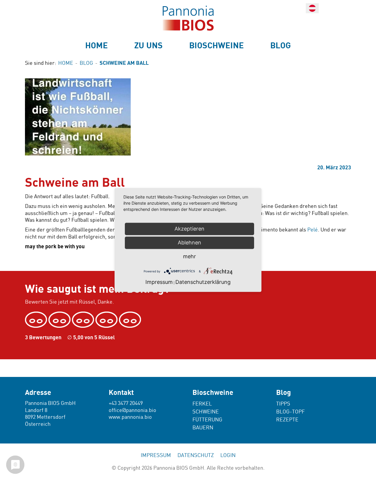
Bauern (202, 428)
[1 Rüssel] (36, 320)
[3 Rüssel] (83, 320)
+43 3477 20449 (126, 403)
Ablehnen (189, 242)
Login (228, 455)
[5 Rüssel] (130, 320)
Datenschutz (195, 455)
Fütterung (207, 420)
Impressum (156, 455)
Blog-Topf (290, 412)
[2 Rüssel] (60, 320)
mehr (189, 256)
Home (96, 45)
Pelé (312, 230)
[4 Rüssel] (107, 320)
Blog (280, 45)
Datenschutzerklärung (203, 282)
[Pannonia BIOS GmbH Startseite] (188, 18)
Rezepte (287, 420)
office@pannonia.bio (132, 410)
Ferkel (202, 404)
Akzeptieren (189, 229)
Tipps (283, 404)
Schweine (205, 412)
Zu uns (148, 45)
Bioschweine (216, 45)
